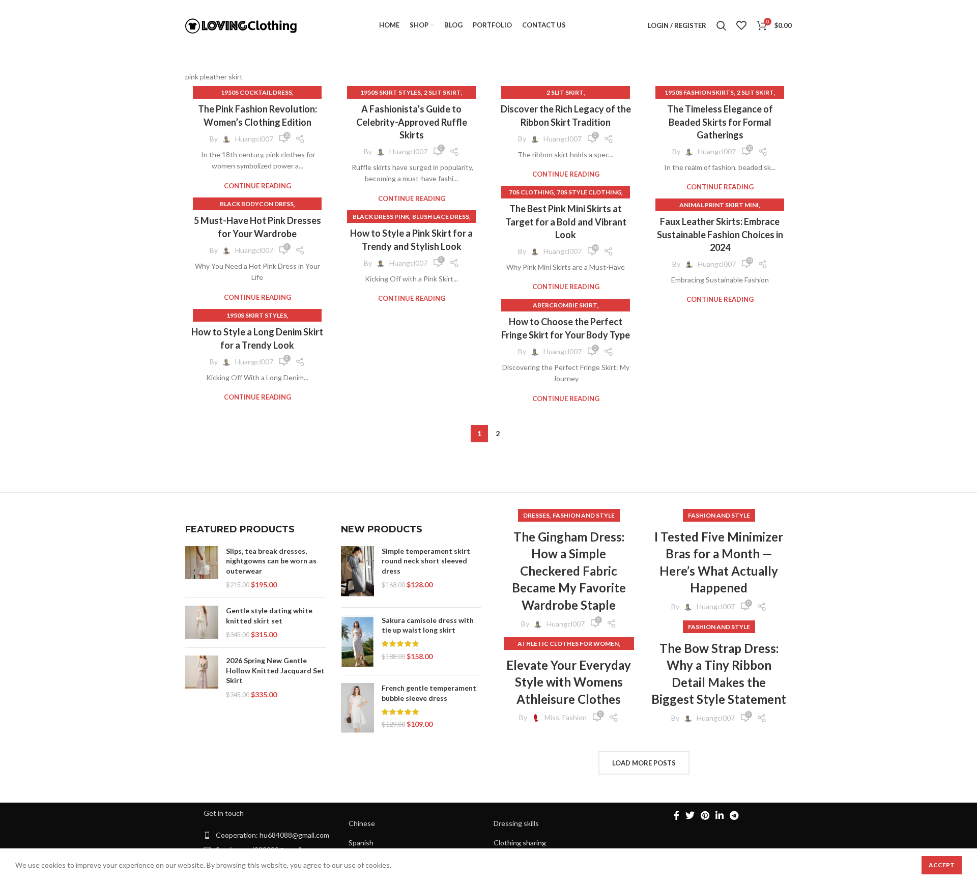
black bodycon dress (257, 204)
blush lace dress (440, 216)
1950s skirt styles (390, 92)
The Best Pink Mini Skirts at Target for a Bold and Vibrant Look (565, 221)
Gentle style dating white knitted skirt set (269, 615)
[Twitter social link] (690, 815)
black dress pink (381, 216)
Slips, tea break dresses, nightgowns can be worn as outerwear (271, 561)
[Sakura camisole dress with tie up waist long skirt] (357, 641)
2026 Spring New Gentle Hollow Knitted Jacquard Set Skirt (275, 670)
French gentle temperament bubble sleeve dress (429, 693)
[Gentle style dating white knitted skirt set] (201, 623)
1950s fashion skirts (699, 92)
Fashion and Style (584, 515)
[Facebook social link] (676, 815)
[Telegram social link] (734, 815)
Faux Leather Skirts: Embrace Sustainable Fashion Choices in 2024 (720, 234)
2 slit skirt (442, 92)
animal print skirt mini (719, 205)
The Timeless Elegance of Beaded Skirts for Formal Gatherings (720, 121)
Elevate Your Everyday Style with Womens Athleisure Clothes (568, 682)
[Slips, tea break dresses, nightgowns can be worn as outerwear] (201, 568)
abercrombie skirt (565, 305)
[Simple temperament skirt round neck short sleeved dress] (357, 573)
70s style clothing (589, 192)
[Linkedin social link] (719, 815)
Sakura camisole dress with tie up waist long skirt (428, 625)
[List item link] (271, 835)
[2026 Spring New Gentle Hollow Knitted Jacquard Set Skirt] (201, 677)
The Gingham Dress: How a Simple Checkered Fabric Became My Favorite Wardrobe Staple (569, 570)
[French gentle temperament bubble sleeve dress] (357, 708)
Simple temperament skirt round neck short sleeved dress (426, 561)
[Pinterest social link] (705, 815)
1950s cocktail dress (256, 92)
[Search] (721, 25)
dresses (536, 515)
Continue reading (257, 186)
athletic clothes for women (568, 643)
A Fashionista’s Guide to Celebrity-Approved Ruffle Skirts (411, 121)
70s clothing (531, 192)
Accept (942, 865)
